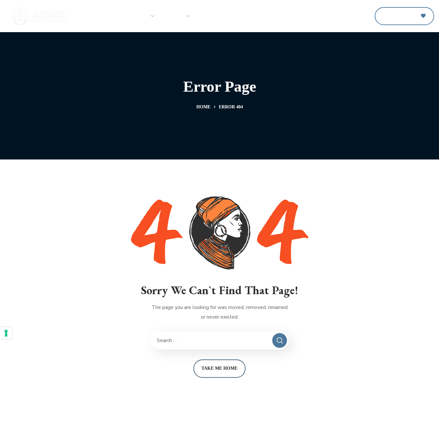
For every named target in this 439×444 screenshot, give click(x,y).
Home (203, 106)
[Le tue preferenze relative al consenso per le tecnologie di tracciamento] (6, 333)
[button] (362, 16)
